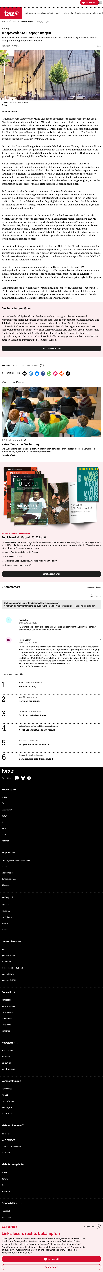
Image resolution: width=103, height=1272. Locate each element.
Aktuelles (6, 905)
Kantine (5, 1179)
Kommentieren (19, 365)
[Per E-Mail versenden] (24, 373)
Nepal (4, 866)
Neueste (90, 587)
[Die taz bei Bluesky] (23, 779)
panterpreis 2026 (9, 980)
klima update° (7, 1012)
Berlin (14, 21)
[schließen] (98, 1226)
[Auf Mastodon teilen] (31, 373)
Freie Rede (6, 1025)
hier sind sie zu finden (85, 605)
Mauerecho (7, 1018)
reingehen (6, 1031)
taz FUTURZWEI (8, 1140)
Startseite (6, 21)
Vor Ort (5, 1095)
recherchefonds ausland (12, 968)
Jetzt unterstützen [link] (51, 348)
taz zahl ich (6, 961)
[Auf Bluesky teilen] (37, 373)
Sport (4, 822)
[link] (39, 13)
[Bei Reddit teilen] (61, 373)
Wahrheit (5, 841)
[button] (100, 2)
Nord (4, 834)
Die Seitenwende (9, 917)
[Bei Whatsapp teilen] (49, 373)
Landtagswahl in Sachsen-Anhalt (16, 860)
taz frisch (6, 1057)
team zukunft (7, 1050)
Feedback (6, 1211)
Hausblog (6, 911)
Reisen (5, 1172)
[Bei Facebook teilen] (43, 373)
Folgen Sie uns (7, 778)
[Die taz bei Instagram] (29, 779)
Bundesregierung (9, 879)
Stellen (5, 923)
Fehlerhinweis (32, 365)
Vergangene (7, 1107)
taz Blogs (6, 1134)
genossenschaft (9, 955)
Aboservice (6, 1217)
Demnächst (7, 1089)
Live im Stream (8, 1101)
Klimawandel (7, 885)
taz (8, 771)
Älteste (98, 587)
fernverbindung (8, 1006)
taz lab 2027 (7, 1113)
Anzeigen (6, 1191)
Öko (3, 803)
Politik (4, 797)
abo (3, 949)
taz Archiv (6, 1152)
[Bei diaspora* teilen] (55, 373)
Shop (4, 1185)
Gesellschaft (7, 810)
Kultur (4, 816)
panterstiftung (8, 974)
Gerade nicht (89, 1227)
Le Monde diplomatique (12, 1146)
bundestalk (6, 1000)
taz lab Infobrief (8, 1069)
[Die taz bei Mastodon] (17, 779)
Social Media (7, 873)
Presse (5, 929)
